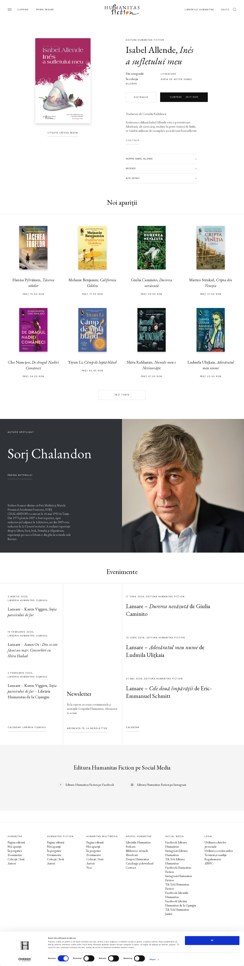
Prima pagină (45, 10)
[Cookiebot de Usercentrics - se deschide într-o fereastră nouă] (24, 959)
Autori (12, 863)
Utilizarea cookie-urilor (219, 851)
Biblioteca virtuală (137, 851)
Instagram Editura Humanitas (176, 853)
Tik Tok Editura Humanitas (175, 861)
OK (212, 941)
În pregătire (15, 851)
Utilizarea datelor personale (215, 844)
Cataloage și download (139, 863)
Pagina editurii (16, 842)
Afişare (152, 960)
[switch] (88, 958)
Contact (131, 868)
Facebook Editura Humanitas (176, 844)
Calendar (132, 727)
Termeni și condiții (215, 855)
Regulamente (213, 859)
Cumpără (184, 97)
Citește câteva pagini (62, 133)
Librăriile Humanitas (199, 10)
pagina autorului (20, 475)
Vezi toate (122, 395)
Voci (89, 868)
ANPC (209, 863)
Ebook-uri (132, 855)
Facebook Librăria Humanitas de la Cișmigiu (180, 903)
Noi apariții (14, 847)
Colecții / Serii (16, 859)
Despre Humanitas (137, 859)
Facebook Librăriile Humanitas (177, 895)
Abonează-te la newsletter (87, 728)
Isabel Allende (151, 50)
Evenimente (15, 855)
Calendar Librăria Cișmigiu (27, 727)
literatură (168, 74)
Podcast (131, 847)
